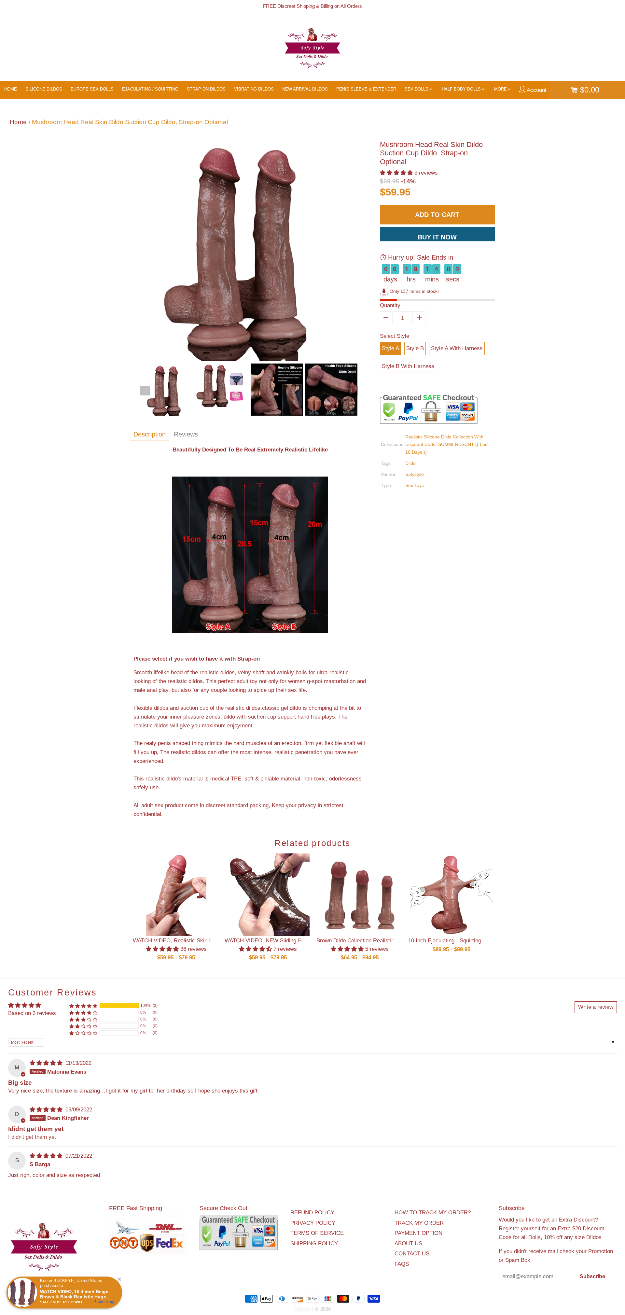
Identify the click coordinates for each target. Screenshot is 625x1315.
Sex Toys (414, 485)
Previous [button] (145, 390)
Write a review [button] (595, 1007)
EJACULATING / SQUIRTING (150, 89)
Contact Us (412, 1254)
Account (536, 90)
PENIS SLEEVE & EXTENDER (366, 89)
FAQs (402, 1264)
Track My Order (419, 1223)
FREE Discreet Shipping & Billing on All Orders (312, 6)
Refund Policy (312, 1212)
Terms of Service (317, 1233)
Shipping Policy (314, 1243)
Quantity (390, 305)
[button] (397, 173)
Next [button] (353, 390)
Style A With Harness (457, 348)
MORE (500, 89)
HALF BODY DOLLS (461, 89)
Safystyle (414, 474)
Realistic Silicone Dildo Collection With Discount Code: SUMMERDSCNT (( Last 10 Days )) (447, 444)
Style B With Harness (408, 366)
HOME (10, 89)
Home (18, 122)
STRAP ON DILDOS (206, 89)
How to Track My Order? (433, 1212)
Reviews (186, 434)
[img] (47, 1063)
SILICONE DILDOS (43, 89)
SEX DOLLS (416, 89)
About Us (408, 1243)
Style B (415, 348)
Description (149, 434)
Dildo (410, 463)
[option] (250, 252)
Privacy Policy (312, 1223)
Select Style (394, 336)
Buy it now (437, 237)
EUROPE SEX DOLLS (92, 89)
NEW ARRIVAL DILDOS (305, 89)
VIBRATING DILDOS (254, 89)
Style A (390, 348)
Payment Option (418, 1233)
